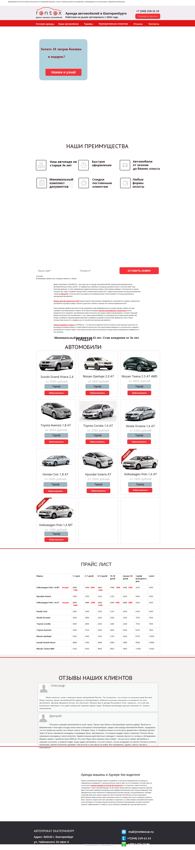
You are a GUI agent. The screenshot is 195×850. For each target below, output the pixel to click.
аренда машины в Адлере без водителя (106, 785)
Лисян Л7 (64, 294)
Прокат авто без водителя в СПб (66, 301)
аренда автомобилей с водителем (112, 311)
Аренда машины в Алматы (64, 325)
